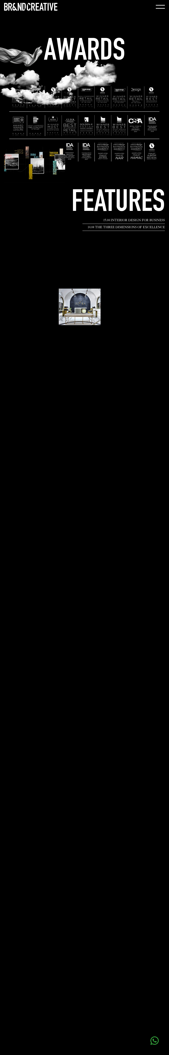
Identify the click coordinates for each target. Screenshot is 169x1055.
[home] (31, 7)
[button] (160, 6)
